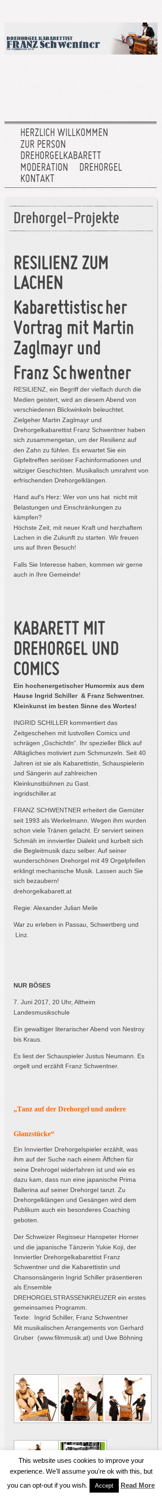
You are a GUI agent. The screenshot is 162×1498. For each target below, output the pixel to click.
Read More (138, 1485)
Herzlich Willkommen (64, 133)
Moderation (44, 168)
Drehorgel (100, 168)
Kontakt (37, 179)
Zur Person (43, 145)
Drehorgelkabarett (60, 156)
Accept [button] (104, 1485)
